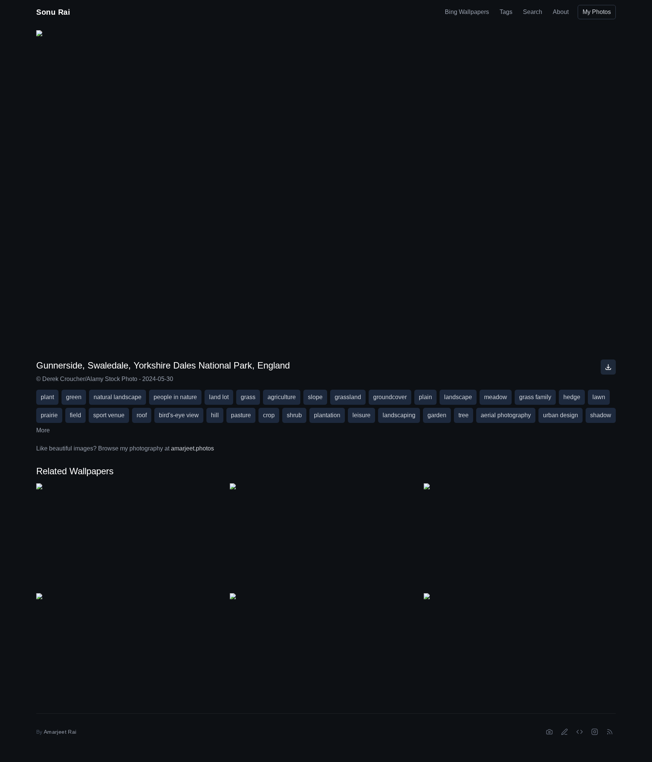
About (561, 12)
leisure (361, 415)
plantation (327, 415)
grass (248, 397)
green (74, 397)
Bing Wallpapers (467, 12)
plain (425, 397)
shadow (600, 415)
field (75, 415)
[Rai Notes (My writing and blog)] (564, 732)
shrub (294, 415)
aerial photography (506, 415)
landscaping (399, 415)
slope (315, 397)
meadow (495, 397)
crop (269, 415)
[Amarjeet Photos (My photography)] (549, 732)
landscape (458, 397)
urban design (560, 415)
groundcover (390, 397)
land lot (219, 397)
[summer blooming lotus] (520, 647)
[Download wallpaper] (608, 367)
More (43, 430)
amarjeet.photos (192, 448)
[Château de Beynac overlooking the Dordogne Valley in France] (132, 647)
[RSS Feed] (610, 732)
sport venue (109, 415)
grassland (348, 397)
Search (532, 12)
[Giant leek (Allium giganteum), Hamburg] (326, 537)
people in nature (175, 397)
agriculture (282, 397)
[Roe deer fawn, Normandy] (520, 537)
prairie (49, 415)
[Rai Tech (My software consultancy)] (580, 732)
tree (463, 415)
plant (47, 397)
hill (215, 415)
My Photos (597, 12)
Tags (506, 12)
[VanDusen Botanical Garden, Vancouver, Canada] (326, 647)
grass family (535, 397)
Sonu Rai (53, 12)
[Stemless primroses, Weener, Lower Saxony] (132, 537)
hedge (571, 397)
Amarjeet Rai (60, 732)
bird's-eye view (179, 415)
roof (142, 415)
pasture (241, 415)
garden (436, 415)
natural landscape (117, 397)
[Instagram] (595, 732)
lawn (598, 397)
